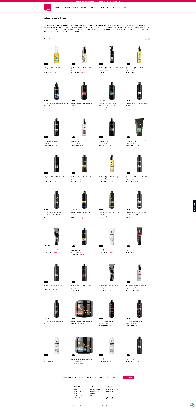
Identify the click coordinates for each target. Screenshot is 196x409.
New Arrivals (58, 7)
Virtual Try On (116, 7)
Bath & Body (84, 7)
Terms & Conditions (95, 405)
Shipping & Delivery (95, 391)
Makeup (101, 7)
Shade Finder (77, 397)
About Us (76, 389)
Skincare (67, 7)
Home (45, 15)
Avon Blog (77, 393)
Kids (108, 7)
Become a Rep (78, 391)
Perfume (75, 7)
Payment (92, 393)
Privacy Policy (104, 405)
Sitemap (120, 405)
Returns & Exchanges (95, 389)
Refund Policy (113, 405)
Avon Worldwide (78, 395)
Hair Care (93, 7)
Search (87, 405)
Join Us (125, 7)
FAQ (91, 395)
